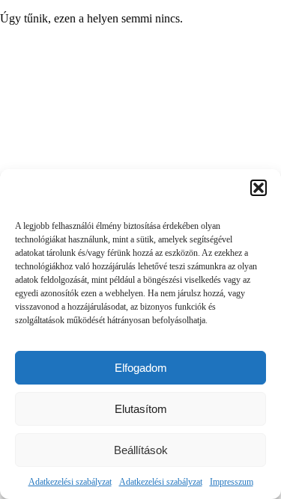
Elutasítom (141, 408)
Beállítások (141, 450)
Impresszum (231, 482)
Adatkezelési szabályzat (70, 482)
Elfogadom (141, 367)
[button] (258, 187)
